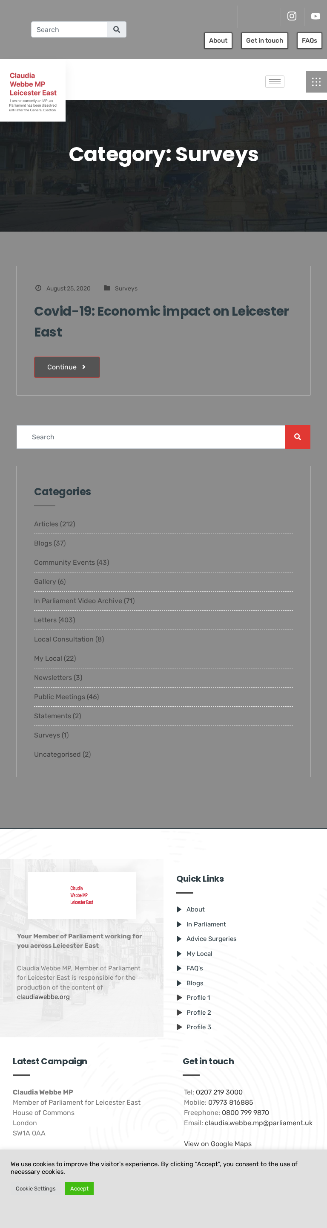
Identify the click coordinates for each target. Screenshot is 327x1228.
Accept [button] (79, 1188)
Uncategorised (57, 754)
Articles (46, 524)
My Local (48, 658)
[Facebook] (269, 17)
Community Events (64, 562)
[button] (316, 82)
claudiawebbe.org (43, 997)
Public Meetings (59, 697)
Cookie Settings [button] (36, 1188)
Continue (62, 367)
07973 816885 (230, 1102)
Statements (52, 716)
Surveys (126, 288)
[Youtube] (315, 17)
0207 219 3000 (219, 1092)
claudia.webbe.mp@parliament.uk (259, 1123)
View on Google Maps (218, 1144)
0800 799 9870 (245, 1113)
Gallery (45, 582)
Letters (45, 620)
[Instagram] (292, 17)
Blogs (43, 543)
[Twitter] (247, 17)
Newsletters (53, 678)
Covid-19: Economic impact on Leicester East (161, 321)
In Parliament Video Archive (78, 601)
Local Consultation (64, 639)
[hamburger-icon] (274, 81)
